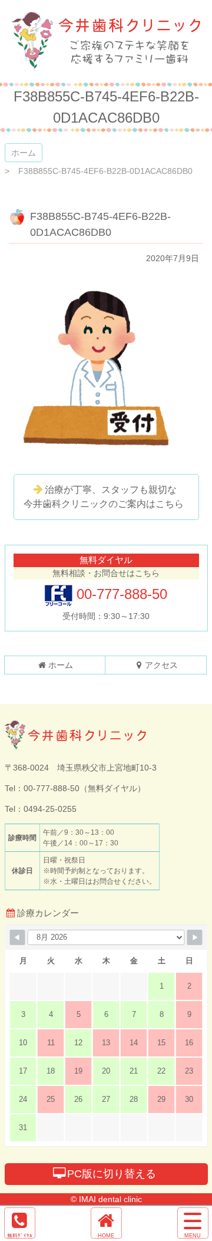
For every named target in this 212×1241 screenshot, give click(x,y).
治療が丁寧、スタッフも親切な (104, 497)
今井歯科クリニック (106, 41)
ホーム (23, 152)
